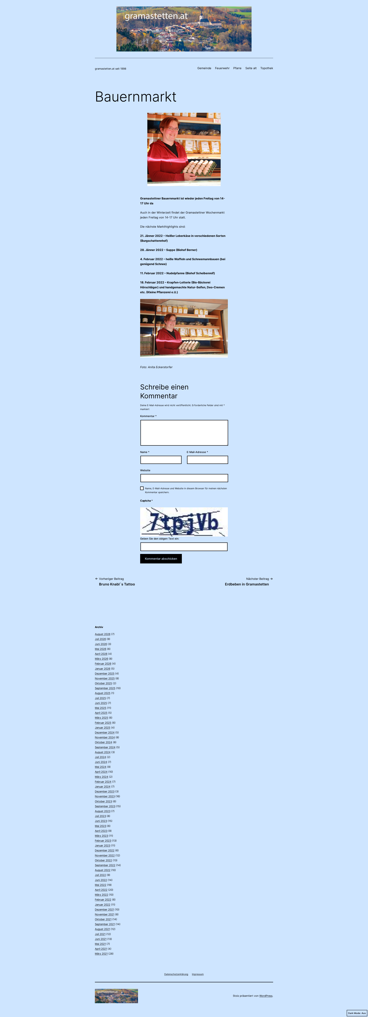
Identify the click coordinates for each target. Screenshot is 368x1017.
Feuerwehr (222, 68)
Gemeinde (204, 68)
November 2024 (105, 737)
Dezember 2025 (104, 673)
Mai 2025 (100, 707)
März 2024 (101, 776)
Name (144, 452)
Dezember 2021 (104, 909)
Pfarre (237, 68)
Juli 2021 (100, 934)
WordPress (265, 995)
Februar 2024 (103, 781)
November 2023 (105, 796)
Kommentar (148, 416)
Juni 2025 (101, 703)
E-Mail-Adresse (197, 452)
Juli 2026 (100, 639)
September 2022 (105, 865)
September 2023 (105, 806)
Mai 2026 (100, 648)
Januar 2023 (102, 845)
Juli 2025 (100, 698)
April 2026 (101, 653)
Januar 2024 (102, 786)
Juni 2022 (101, 880)
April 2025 (101, 712)
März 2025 (101, 717)
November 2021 (104, 914)
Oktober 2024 (103, 742)
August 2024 (103, 752)
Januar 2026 (102, 668)
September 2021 (105, 924)
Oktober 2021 (103, 919)
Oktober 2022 (103, 860)
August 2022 (102, 870)
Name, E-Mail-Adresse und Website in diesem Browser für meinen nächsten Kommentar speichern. (186, 490)
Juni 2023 (101, 820)
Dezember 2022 (104, 850)
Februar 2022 (103, 899)
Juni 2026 (101, 644)
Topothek (266, 68)
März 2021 (101, 953)
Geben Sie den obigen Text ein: (159, 538)
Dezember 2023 (104, 791)
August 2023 (102, 811)
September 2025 (105, 688)
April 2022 (101, 889)
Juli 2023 (100, 816)
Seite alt (251, 68)
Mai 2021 (100, 943)
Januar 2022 (102, 904)
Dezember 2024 (105, 732)
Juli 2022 (100, 875)
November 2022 (105, 855)
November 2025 (105, 678)
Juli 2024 (100, 757)
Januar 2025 (102, 727)
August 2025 (102, 693)
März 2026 (101, 658)
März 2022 (101, 894)
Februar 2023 (103, 840)
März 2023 (101, 835)
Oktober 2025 (103, 683)
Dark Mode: (354, 1013)
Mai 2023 (100, 825)
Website (145, 470)
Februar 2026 (103, 663)
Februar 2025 (103, 722)
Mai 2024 (100, 766)
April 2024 (101, 771)
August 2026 (102, 634)
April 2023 (101, 830)
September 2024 (105, 747)
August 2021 (102, 929)
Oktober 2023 (103, 801)
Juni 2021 (101, 938)
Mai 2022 (100, 884)
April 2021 (101, 948)
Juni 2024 (101, 761)
